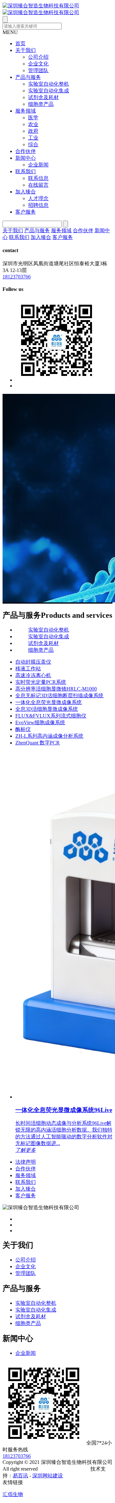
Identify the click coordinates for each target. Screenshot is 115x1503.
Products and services (76, 615)
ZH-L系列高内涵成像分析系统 (49, 736)
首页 (20, 43)
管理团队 (38, 70)
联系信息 (38, 178)
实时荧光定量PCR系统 (40, 682)
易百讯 (20, 1475)
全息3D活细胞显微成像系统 (46, 709)
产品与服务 (28, 77)
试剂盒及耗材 (43, 97)
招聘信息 (38, 205)
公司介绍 (38, 57)
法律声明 (25, 1162)
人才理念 (38, 198)
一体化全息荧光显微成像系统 (48, 702)
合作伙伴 (25, 151)
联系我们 (25, 171)
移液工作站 (28, 668)
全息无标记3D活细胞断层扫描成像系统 (59, 695)
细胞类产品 (41, 104)
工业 (33, 137)
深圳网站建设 (47, 1475)
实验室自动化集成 (48, 90)
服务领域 (25, 111)
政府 (33, 131)
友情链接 (13, 1482)
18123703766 (17, 276)
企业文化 (38, 63)
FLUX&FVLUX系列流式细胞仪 (50, 715)
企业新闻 (38, 164)
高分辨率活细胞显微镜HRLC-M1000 (56, 689)
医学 (33, 117)
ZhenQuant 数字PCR (37, 742)
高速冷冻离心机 (33, 675)
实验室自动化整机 (48, 84)
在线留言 (38, 185)
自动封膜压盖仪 (33, 662)
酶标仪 (23, 729)
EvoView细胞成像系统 (40, 722)
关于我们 (25, 50)
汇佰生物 (13, 1494)
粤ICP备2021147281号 (64, 1469)
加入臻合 (25, 191)
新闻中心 (25, 158)
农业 (33, 124)
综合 (33, 144)
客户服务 (25, 212)
